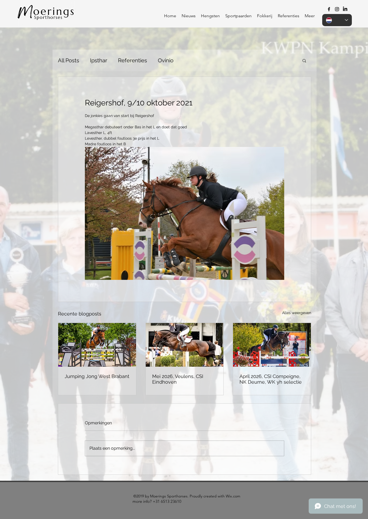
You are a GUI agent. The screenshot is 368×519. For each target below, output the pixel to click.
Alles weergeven (296, 313)
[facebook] (329, 9)
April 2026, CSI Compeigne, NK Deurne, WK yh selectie (270, 379)
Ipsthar (98, 60)
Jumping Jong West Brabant (97, 376)
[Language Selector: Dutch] (337, 20)
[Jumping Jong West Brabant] (97, 345)
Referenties (132, 60)
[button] (210, 16)
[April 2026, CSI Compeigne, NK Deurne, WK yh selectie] (272, 345)
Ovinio (165, 60)
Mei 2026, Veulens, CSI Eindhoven (177, 379)
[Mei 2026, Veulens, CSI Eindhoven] (185, 345)
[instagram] (337, 9)
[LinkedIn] (345, 9)
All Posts (68, 60)
